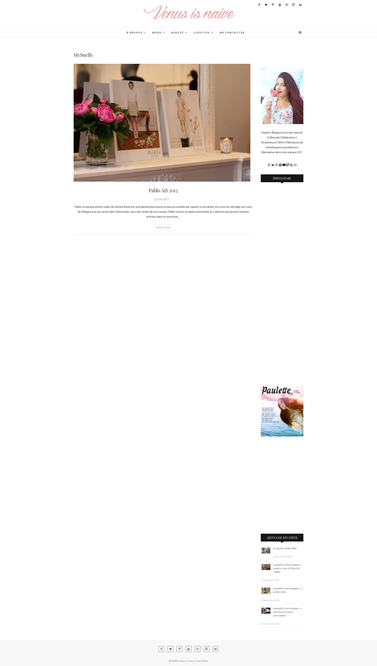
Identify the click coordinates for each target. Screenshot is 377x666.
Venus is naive (88, 30)
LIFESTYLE (202, 32)
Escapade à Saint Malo (285, 548)
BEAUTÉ (177, 32)
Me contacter (232, 32)
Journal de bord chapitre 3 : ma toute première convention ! (287, 612)
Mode (156, 32)
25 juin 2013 (162, 199)
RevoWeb (202, 660)
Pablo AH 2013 (163, 190)
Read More (163, 227)
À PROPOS (134, 32)
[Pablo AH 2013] (163, 123)
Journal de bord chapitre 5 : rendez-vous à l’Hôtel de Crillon (287, 568)
